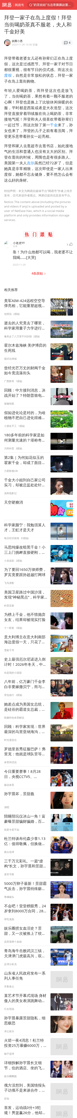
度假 (8, 75)
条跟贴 (38, 273)
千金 (54, 124)
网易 (7, 5)
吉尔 (30, 162)
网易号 (19, 5)
